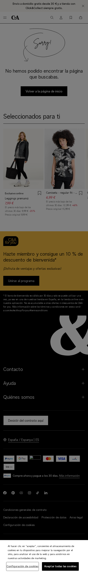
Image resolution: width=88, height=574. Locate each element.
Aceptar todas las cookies (60, 566)
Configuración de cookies (22, 566)
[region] (44, 557)
